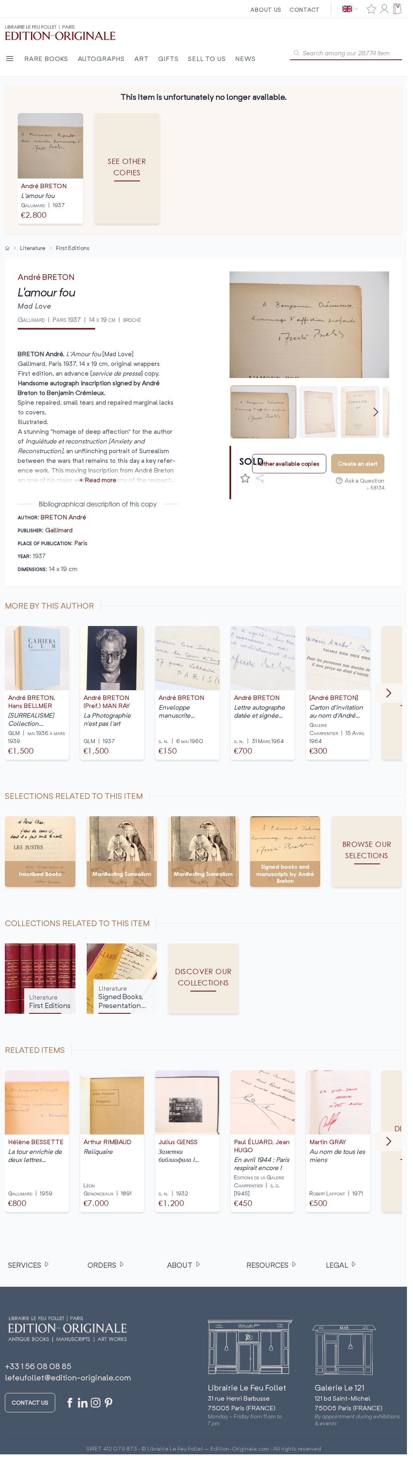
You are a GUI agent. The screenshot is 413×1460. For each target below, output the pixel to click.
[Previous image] (241, 325)
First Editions (73, 247)
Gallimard (59, 530)
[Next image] (378, 325)
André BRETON (46, 277)
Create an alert (358, 463)
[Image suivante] (388, 693)
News (245, 59)
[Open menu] (10, 58)
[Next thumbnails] (376, 411)
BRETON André (63, 517)
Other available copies (289, 463)
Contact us (30, 1402)
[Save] (245, 478)
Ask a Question (364, 480)
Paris (81, 543)
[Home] (7, 248)
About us (266, 9)
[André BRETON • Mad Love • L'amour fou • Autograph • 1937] (263, 412)
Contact (305, 9)
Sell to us (206, 59)
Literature (33, 247)
